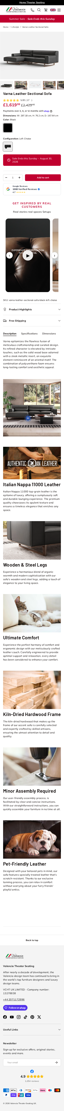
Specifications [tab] (29, 333)
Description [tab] (9, 333)
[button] (46, 10)
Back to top (32, 940)
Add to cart (43, 177)
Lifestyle (15, 27)
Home (6, 27)
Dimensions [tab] (49, 333)
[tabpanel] (32, 354)
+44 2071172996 (14, 999)
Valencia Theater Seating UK (23, 1103)
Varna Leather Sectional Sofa (35, 27)
